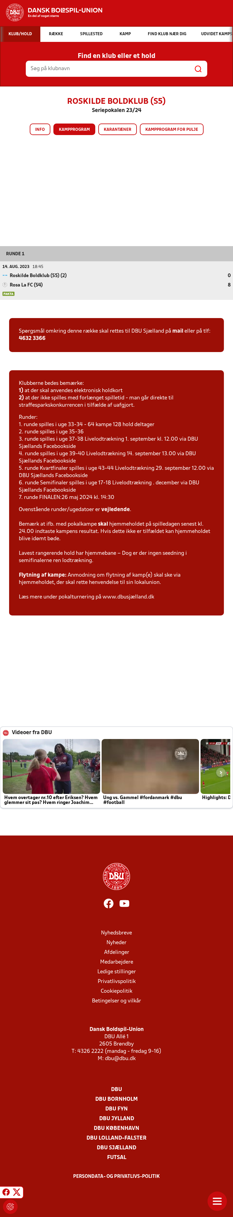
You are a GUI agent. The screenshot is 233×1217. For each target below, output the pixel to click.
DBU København (116, 1128)
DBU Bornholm (116, 1099)
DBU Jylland (116, 1118)
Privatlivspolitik (117, 981)
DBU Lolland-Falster (116, 1138)
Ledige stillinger (116, 972)
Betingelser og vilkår (116, 1001)
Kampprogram (74, 130)
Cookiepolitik (116, 991)
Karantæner (117, 130)
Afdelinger (116, 952)
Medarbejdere (116, 962)
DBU (116, 1089)
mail (177, 331)
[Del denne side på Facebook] (6, 1193)
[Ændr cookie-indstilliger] (10, 1206)
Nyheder (116, 942)
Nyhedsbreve (116, 933)
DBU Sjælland (116, 1148)
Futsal (116, 1157)
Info (40, 130)
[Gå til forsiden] (51, 12)
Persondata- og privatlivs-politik (116, 1177)
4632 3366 (32, 338)
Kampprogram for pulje (171, 130)
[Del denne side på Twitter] (17, 1193)
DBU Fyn (116, 1109)
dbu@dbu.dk (120, 1058)
